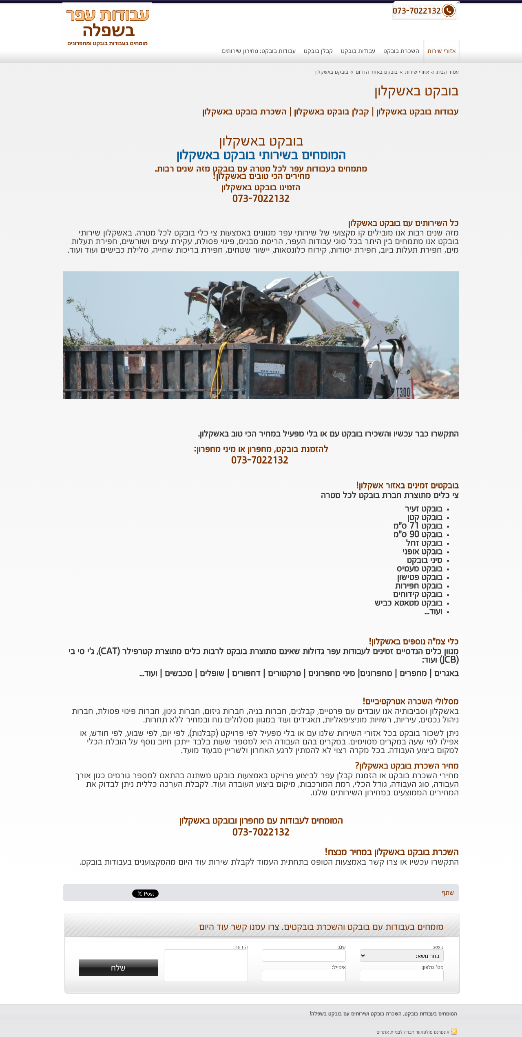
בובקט (411, 1014)
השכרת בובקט (401, 51)
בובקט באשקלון (331, 72)
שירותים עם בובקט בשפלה (339, 1014)
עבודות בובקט (358, 51)
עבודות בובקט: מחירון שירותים (259, 51)
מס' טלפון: (433, 967)
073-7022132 (259, 461)
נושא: (438, 947)
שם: (342, 947)
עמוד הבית (447, 72)
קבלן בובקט (318, 51)
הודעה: (240, 947)
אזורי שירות (441, 51)
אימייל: (339, 967)
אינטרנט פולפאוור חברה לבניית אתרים (413, 1032)
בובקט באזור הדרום (377, 72)
